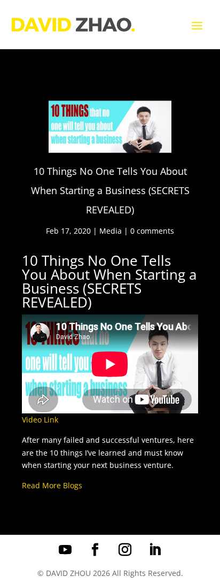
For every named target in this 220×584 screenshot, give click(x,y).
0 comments (152, 231)
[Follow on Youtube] (65, 550)
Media (110, 231)
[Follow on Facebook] (95, 550)
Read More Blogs (52, 485)
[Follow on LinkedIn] (155, 550)
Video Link (40, 419)
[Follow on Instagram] (125, 550)
